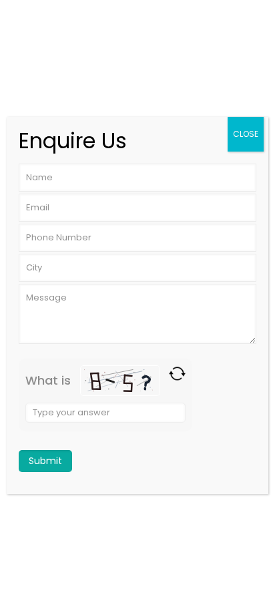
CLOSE (245, 134)
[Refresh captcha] (177, 373)
